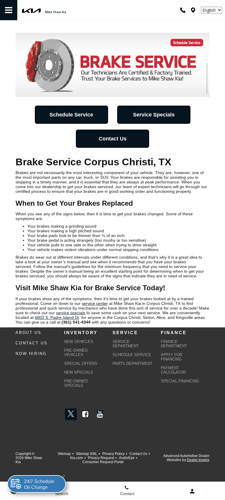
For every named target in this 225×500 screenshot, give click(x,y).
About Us (28, 332)
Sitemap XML (86, 454)
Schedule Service (71, 115)
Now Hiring (31, 353)
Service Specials (154, 115)
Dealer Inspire (198, 460)
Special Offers (80, 363)
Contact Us (113, 139)
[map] (193, 10)
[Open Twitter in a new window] (71, 414)
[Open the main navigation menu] (9, 10)
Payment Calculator (173, 370)
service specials (70, 312)
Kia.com (76, 458)
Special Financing (180, 381)
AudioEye (126, 458)
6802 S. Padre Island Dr (57, 317)
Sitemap (64, 454)
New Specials (78, 372)
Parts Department (132, 363)
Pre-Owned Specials (76, 383)
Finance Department (174, 343)
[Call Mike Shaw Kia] (182, 10)
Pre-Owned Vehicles (76, 352)
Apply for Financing (171, 357)
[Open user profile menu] (192, 491)
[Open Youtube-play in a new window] (100, 414)
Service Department (125, 343)
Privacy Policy (113, 454)
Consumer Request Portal (103, 462)
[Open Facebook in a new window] (85, 414)
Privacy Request (101, 458)
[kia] (31, 10)
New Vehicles (78, 341)
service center (95, 303)
